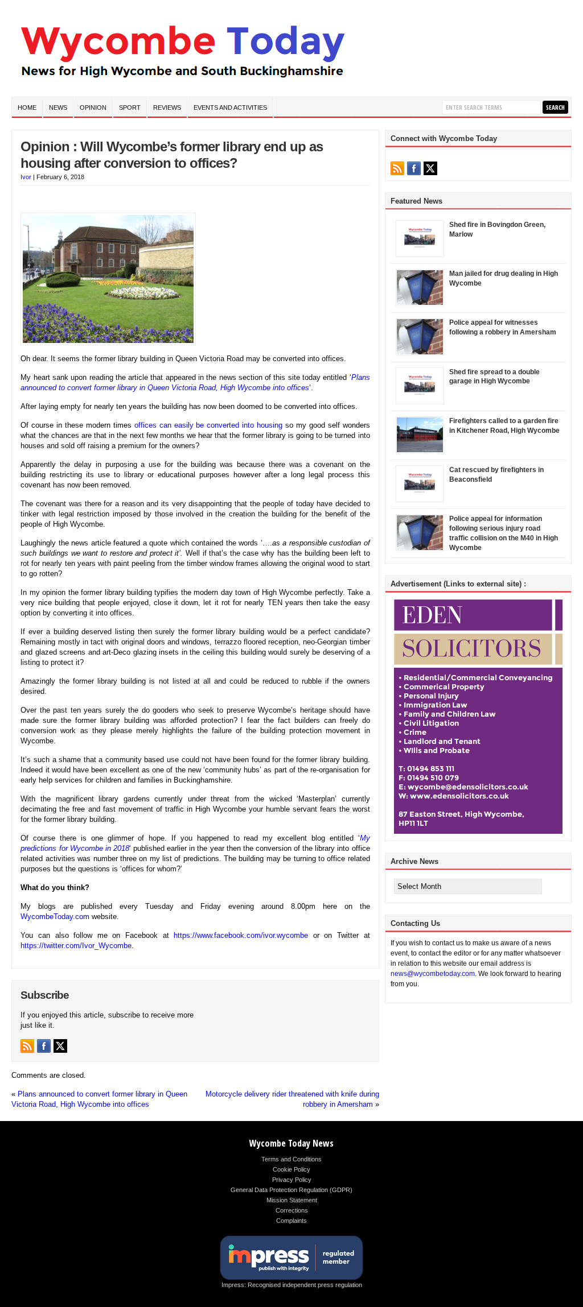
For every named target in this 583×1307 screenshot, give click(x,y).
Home (27, 107)
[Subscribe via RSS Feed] (27, 1046)
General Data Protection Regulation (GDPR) (291, 1189)
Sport (130, 107)
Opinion (93, 107)
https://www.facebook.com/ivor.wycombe (241, 935)
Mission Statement (291, 1200)
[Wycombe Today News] (182, 80)
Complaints (291, 1220)
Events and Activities (230, 107)
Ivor (25, 176)
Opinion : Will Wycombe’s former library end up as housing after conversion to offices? (171, 155)
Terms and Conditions (291, 1159)
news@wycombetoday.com (433, 974)
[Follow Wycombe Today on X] (60, 1046)
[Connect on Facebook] (44, 1046)
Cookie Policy (291, 1169)
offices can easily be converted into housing (208, 425)
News (58, 107)
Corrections (292, 1210)
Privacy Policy (291, 1179)
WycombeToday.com (54, 916)
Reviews (167, 107)
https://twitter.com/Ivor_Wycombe (76, 945)
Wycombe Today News (291, 1143)
